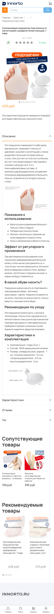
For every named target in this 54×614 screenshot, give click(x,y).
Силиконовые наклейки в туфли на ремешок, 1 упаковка (12, 476)
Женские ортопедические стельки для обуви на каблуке (35, 477)
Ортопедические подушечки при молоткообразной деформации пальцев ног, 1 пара (13, 547)
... (28, 17)
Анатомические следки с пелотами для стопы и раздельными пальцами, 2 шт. (40, 547)
